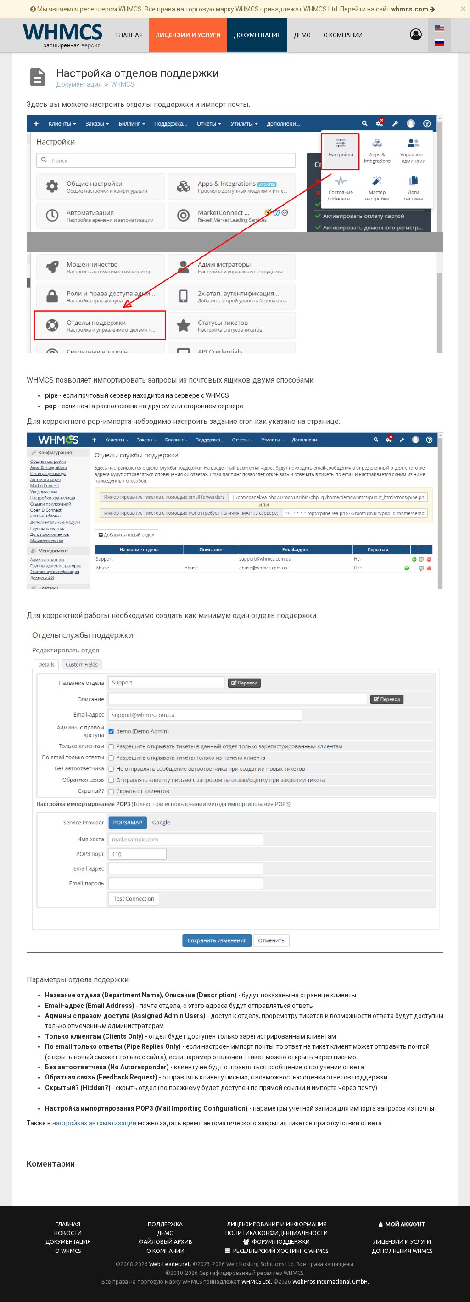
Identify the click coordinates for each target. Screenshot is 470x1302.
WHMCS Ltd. (256, 1282)
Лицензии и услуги (402, 1242)
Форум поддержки (279, 1242)
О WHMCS (68, 1251)
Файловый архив (165, 1242)
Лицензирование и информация (277, 1224)
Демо (302, 35)
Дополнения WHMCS (402, 1251)
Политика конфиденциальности (276, 1233)
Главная (129, 35)
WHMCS (122, 84)
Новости (68, 1233)
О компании (343, 35)
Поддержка (165, 1224)
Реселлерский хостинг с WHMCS (279, 1251)
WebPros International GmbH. (330, 1282)
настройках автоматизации (94, 1123)
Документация (257, 35)
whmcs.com (410, 9)
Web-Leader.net (169, 1264)
